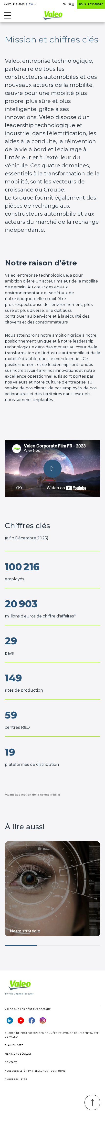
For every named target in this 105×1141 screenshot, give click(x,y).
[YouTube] (21, 1022)
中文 (71, 4)
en (64, 4)
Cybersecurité (16, 1079)
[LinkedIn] (10, 1022)
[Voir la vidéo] (52, 469)
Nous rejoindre (91, 4)
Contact (11, 1062)
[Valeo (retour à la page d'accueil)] (52, 15)
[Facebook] (32, 1022)
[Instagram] (43, 1022)
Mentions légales (18, 1053)
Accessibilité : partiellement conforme (35, 1070)
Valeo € (20, 4)
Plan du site (14, 1045)
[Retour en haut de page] (92, 1102)
